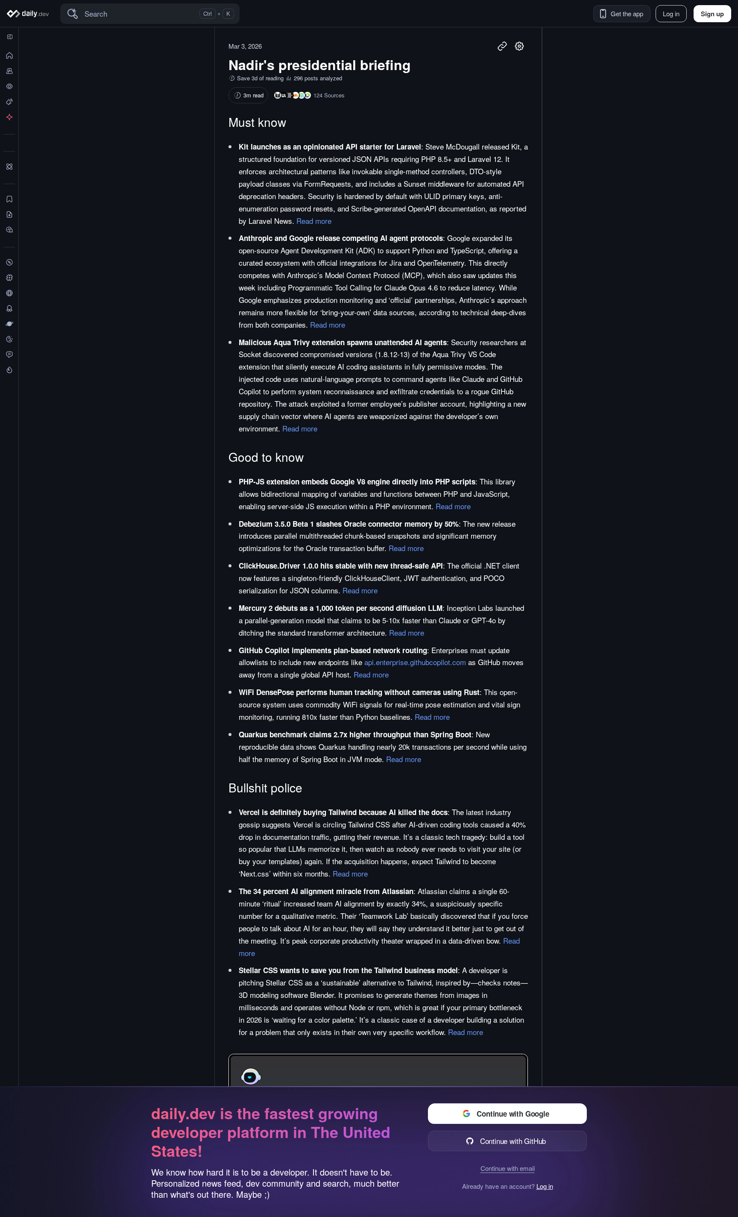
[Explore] (9, 262)
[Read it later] (9, 230)
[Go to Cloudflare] (295, 95)
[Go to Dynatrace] (307, 95)
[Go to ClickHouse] (289, 95)
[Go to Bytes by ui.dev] (283, 95)
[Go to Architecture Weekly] (277, 95)
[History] (9, 86)
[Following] (9, 71)
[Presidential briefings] (9, 214)
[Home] (29, 14)
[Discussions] (9, 354)
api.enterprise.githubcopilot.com (415, 662)
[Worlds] (9, 323)
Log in (544, 1186)
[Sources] (9, 293)
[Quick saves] (9, 199)
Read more (313, 220)
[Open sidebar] (10, 37)
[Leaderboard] (9, 308)
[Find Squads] (9, 166)
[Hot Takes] (9, 370)
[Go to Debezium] (301, 95)
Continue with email (507, 1168)
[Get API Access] (9, 117)
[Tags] (9, 277)
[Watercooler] (9, 339)
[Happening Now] (9, 101)
